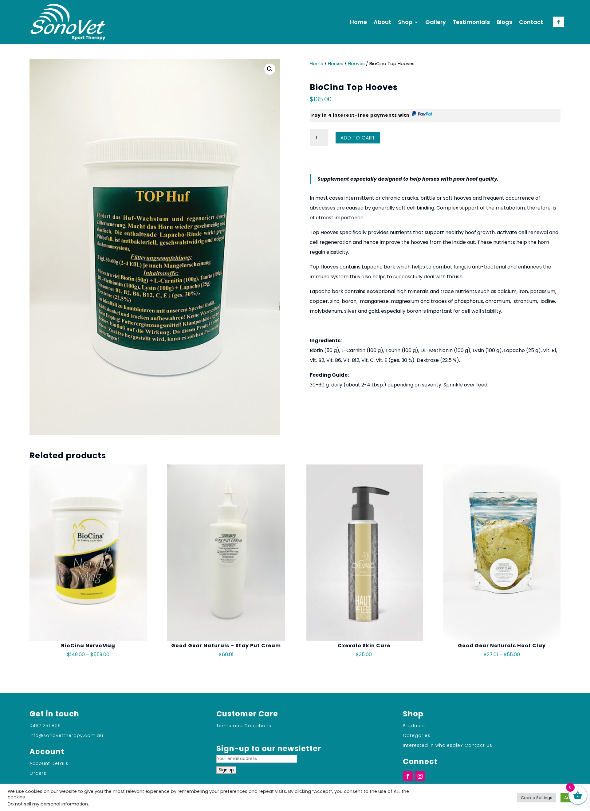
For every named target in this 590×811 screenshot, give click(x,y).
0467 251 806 (45, 726)
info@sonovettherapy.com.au (66, 735)
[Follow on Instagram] (420, 776)
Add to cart (357, 137)
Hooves (356, 64)
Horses (335, 64)
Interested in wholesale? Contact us (447, 745)
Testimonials (471, 22)
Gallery (435, 22)
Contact (531, 22)
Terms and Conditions (243, 726)
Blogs (504, 22)
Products (414, 726)
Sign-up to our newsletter (268, 748)
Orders (38, 773)
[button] (269, 69)
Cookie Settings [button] (536, 798)
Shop (405, 22)
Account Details (49, 763)
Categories (417, 735)
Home (358, 22)
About (382, 22)
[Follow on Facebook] (408, 776)
